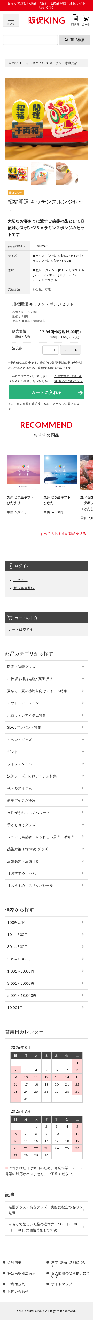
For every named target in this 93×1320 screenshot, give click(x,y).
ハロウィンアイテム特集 (26, 715)
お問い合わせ (18, 1291)
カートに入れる (46, 392)
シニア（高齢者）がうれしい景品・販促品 (40, 837)
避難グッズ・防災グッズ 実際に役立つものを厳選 (46, 1210)
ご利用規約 (16, 1284)
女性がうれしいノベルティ (28, 813)
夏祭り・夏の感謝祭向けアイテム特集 (37, 691)
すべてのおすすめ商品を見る (63, 533)
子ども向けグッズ (21, 825)
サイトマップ (61, 1284)
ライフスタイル (34, 63)
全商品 (13, 63)
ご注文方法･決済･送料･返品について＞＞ (68, 378)
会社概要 (14, 1262)
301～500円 (17, 947)
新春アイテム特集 (21, 800)
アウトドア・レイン (23, 703)
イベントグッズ (19, 740)
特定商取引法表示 (21, 1273)
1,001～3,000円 (20, 971)
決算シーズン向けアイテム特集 (32, 776)
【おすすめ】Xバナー (24, 873)
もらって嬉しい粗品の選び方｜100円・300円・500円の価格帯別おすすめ (43, 1227)
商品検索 (77, 39)
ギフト (12, 752)
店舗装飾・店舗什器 (23, 861)
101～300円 (17, 935)
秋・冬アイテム (19, 788)
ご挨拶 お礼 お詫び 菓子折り (29, 679)
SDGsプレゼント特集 (24, 727)
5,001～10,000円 (21, 995)
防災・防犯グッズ (21, 667)
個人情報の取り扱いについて (70, 1275)
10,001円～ (16, 1008)
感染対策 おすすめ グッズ (27, 849)
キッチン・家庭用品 (64, 63)
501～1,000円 (19, 959)
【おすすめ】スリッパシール (30, 885)
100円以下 (16, 922)
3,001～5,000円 (20, 983)
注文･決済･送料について (69, 1264)
